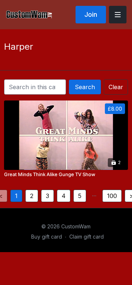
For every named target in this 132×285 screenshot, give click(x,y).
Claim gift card (86, 236)
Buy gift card (46, 236)
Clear (116, 87)
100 (112, 196)
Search (85, 87)
